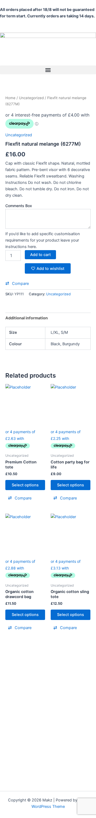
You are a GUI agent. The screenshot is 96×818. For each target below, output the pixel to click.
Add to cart (40, 254)
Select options (25, 485)
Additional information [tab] (26, 318)
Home (10, 98)
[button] (48, 69)
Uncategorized (31, 98)
